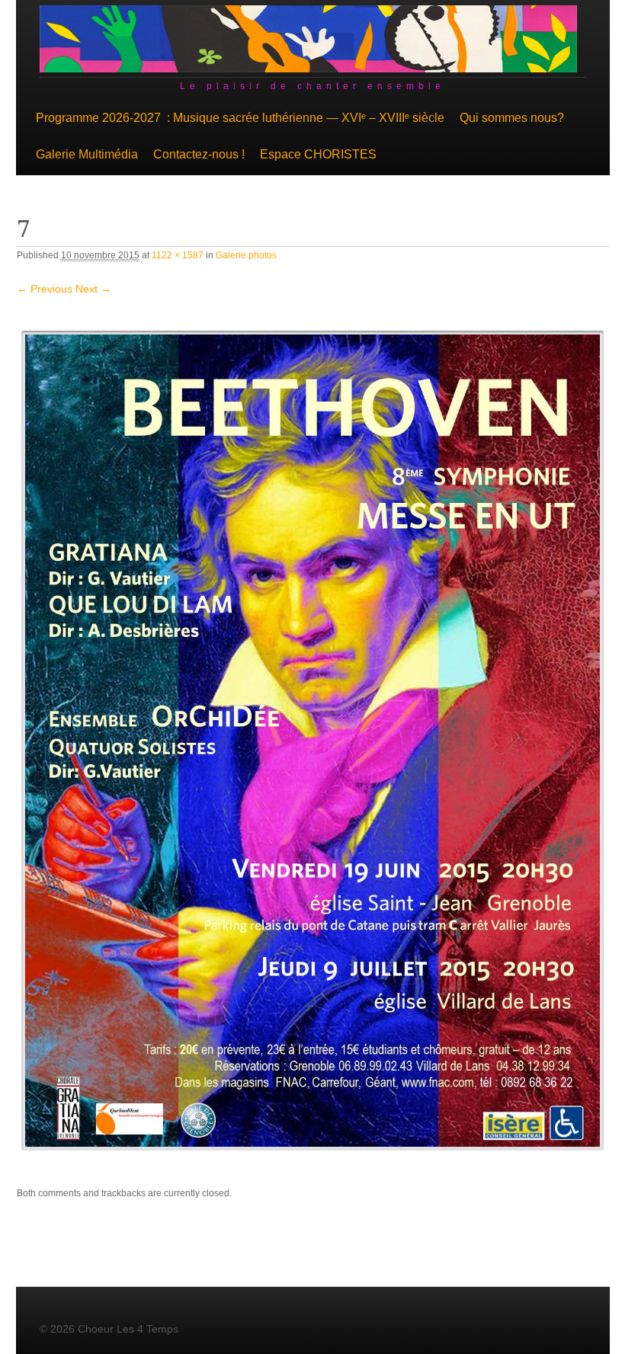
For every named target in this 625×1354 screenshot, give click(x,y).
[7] (313, 741)
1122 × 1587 (178, 255)
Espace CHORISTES (318, 154)
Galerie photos (246, 255)
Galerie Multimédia (87, 154)
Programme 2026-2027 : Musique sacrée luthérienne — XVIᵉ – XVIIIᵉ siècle (240, 117)
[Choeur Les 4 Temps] (309, 68)
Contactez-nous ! (199, 154)
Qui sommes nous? (512, 117)
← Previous (44, 289)
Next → (93, 289)
